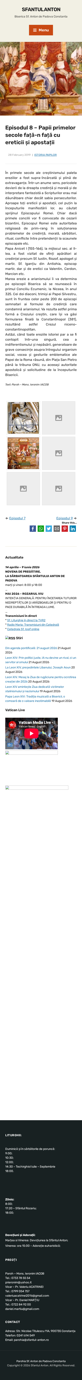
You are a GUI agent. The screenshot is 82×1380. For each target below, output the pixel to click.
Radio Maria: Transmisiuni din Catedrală (33, 625)
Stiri (19, 638)
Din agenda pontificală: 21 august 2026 (31, 648)
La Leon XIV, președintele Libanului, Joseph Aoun (38, 667)
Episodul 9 (64, 518)
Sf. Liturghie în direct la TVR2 (26, 620)
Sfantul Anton (41, 9)
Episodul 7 (17, 518)
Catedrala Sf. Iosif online (23, 629)
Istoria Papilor (45, 154)
